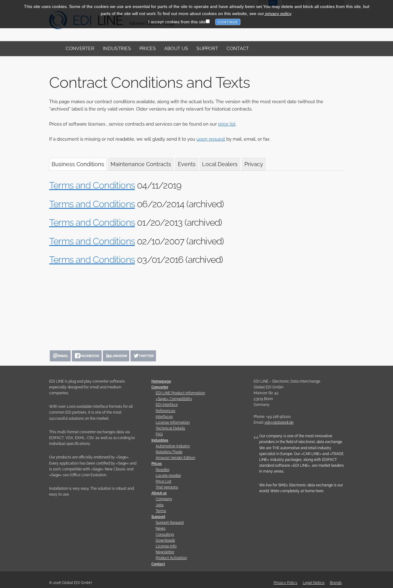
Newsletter (165, 552)
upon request (210, 139)
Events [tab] (187, 164)
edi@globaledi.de (279, 422)
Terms (161, 511)
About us (176, 48)
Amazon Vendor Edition (175, 458)
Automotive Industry (173, 446)
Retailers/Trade (169, 452)
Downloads (165, 540)
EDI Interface (167, 405)
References (165, 411)
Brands (336, 583)
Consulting (165, 534)
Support (207, 48)
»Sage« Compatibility (174, 399)
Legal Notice (314, 583)
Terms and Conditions (92, 185)
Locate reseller (168, 475)
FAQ (159, 434)
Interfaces (164, 417)
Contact (238, 48)
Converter (80, 48)
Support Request (170, 522)
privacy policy (277, 13)
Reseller (162, 470)
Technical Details (170, 428)
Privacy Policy (286, 583)
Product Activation (171, 558)
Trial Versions (167, 487)
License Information (173, 422)
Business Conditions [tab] (78, 164)
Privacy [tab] (253, 164)
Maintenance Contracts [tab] (141, 164)
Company (164, 499)
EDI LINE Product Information (180, 393)
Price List (163, 481)
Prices (147, 48)
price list (226, 124)
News (160, 528)
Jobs (160, 505)
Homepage (161, 381)
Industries (117, 48)
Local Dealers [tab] (220, 164)
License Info (166, 546)
